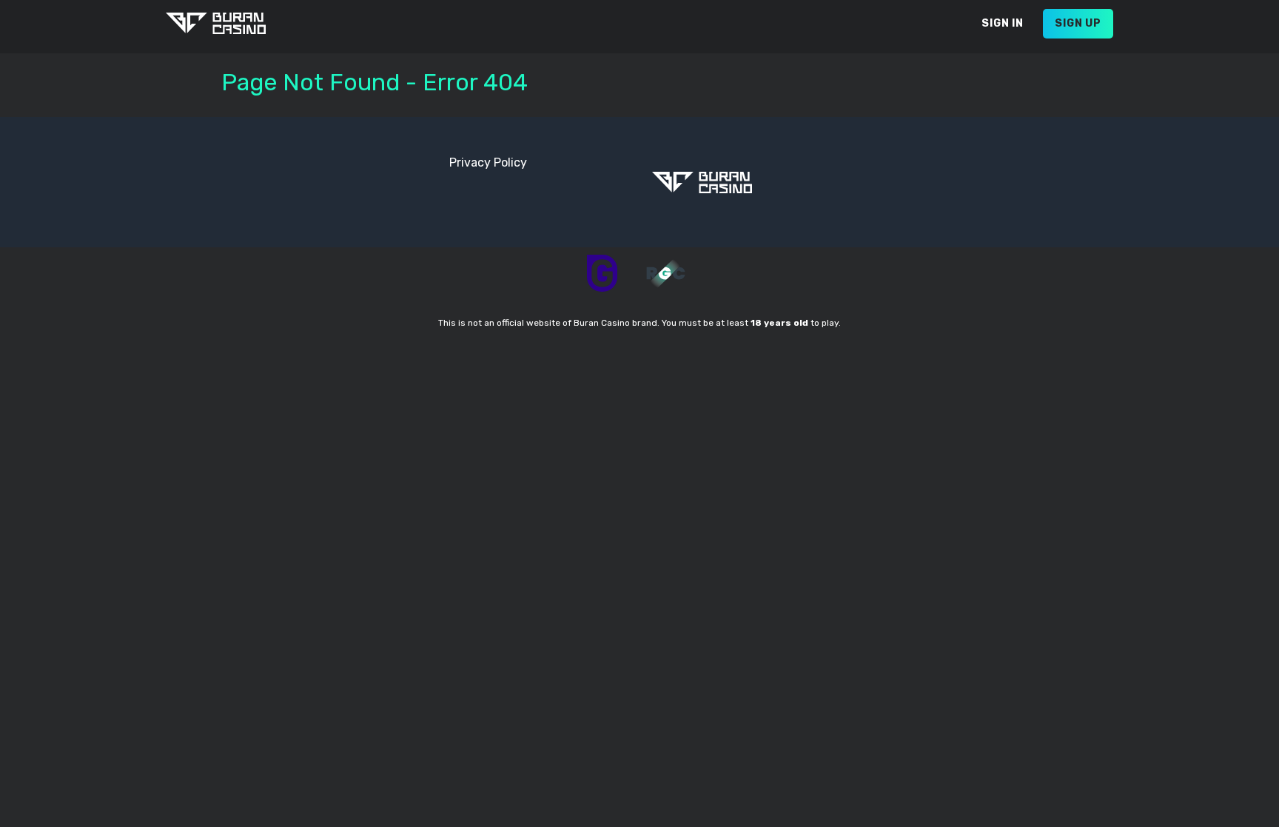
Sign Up (1078, 23)
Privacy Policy (488, 162)
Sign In (1002, 23)
